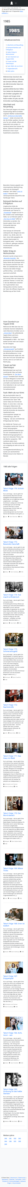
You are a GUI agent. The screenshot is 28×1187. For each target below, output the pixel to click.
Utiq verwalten (16, 1183)
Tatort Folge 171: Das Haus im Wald (12, 757)
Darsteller (18, 1179)
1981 (10, 1138)
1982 (15, 1138)
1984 (5, 1141)
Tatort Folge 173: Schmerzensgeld (10, 650)
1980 (5, 1138)
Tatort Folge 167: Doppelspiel (10, 977)
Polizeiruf (5, 1181)
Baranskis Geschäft (9, 258)
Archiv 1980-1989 (14, 8)
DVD (24, 1179)
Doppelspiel (7, 212)
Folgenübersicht (12, 68)
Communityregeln (14, 1181)
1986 (10, 1141)
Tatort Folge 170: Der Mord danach (12, 814)
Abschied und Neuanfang (15, 45)
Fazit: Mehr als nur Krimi (15, 66)
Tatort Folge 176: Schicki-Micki (13, 489)
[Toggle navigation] (16, 3)
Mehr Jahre (10, 71)
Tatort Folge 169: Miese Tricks (13, 869)
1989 (5, 1144)
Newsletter (5, 1179)
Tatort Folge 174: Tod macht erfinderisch (12, 596)
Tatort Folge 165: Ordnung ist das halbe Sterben (12, 1091)
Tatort (8, 8)
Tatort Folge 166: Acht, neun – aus (12, 1034)
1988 (19, 1141)
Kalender (11, 1179)
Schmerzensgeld (9, 349)
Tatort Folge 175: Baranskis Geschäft (11, 543)
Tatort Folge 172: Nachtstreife (10, 706)
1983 (19, 1138)
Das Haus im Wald (9, 219)
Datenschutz (21, 1177)
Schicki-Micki (8, 333)
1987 (15, 1141)
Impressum (14, 1177)
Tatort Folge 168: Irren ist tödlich (14, 924)
